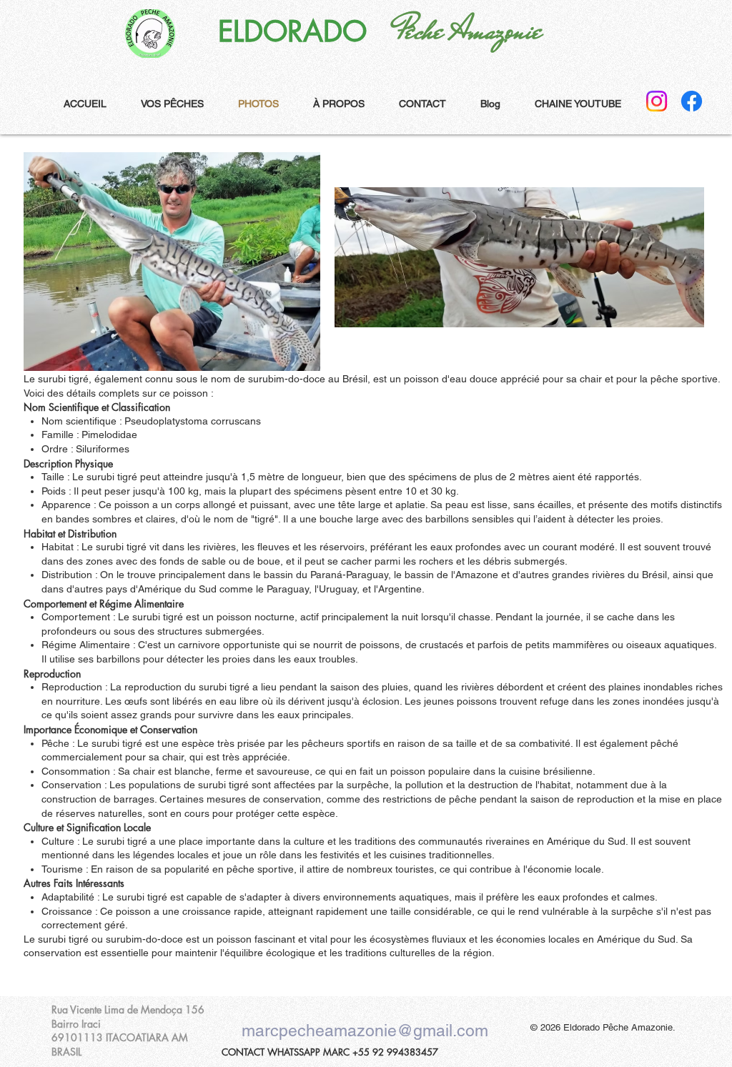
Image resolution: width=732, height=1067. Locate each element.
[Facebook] (692, 101)
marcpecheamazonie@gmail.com (365, 1030)
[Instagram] (657, 101)
